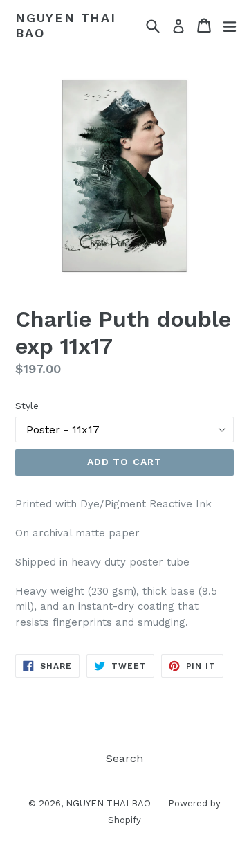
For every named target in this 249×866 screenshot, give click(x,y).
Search (124, 758)
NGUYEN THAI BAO (65, 25)
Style (27, 405)
